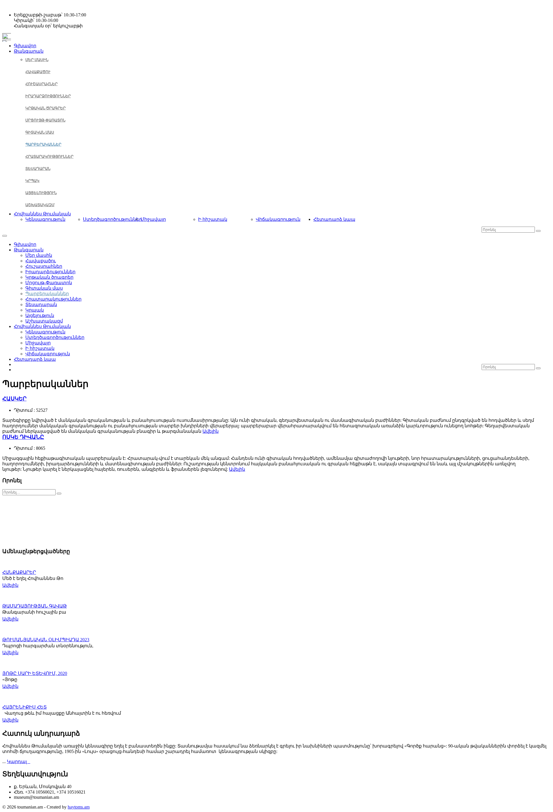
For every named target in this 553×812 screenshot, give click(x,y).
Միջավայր (153, 219)
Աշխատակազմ (39, 205)
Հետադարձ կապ (334, 219)
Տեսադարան (37, 168)
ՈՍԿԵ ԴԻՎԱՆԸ (23, 437)
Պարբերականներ (43, 144)
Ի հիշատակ (212, 219)
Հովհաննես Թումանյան (42, 213)
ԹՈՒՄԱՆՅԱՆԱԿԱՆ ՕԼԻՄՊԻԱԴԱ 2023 (45, 639)
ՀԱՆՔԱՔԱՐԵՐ (19, 572)
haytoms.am (79, 807)
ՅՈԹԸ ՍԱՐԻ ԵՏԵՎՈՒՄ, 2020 (34, 673)
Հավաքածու (37, 72)
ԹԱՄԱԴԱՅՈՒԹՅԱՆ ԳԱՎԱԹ (34, 606)
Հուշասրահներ (41, 84)
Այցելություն (41, 193)
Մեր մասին (36, 60)
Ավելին (210, 431)
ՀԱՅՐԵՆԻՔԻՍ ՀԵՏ (24, 707)
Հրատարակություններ (49, 156)
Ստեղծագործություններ (112, 219)
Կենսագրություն (45, 219)
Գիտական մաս (39, 132)
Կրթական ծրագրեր (45, 108)
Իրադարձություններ (48, 96)
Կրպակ (32, 181)
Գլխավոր (25, 45)
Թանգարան (28, 51)
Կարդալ (18, 761)
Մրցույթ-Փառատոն (45, 120)
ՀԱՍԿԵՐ (14, 399)
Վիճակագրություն (278, 219)
